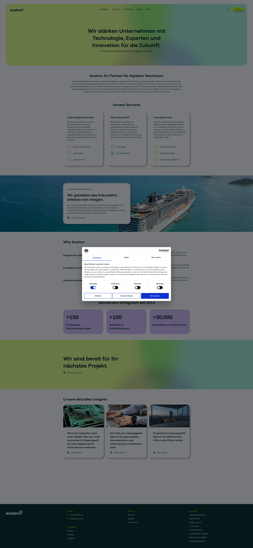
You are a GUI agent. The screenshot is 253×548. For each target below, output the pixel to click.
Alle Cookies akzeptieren (137, 290)
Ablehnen (115, 290)
